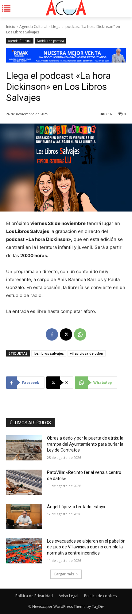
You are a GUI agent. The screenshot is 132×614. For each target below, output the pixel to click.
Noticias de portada (50, 41)
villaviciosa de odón (86, 353)
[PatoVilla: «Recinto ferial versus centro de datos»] (24, 482)
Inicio (10, 26)
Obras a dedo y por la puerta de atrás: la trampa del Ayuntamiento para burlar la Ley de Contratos (85, 444)
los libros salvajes (49, 353)
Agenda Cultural (33, 26)
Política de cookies (100, 595)
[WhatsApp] (80, 334)
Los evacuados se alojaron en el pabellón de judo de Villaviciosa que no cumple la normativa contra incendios (86, 547)
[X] (66, 334)
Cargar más (64, 574)
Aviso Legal (68, 595)
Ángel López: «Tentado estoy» (76, 506)
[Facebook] (52, 334)
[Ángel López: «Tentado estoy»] (24, 516)
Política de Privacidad (34, 595)
